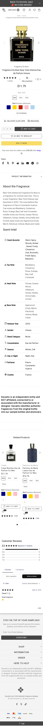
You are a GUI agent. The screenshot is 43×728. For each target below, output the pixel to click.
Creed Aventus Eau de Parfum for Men (10, 469)
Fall (33, 349)
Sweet (29, 246)
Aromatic (34, 252)
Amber (35, 243)
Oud (27, 252)
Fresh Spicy (30, 255)
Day (32, 356)
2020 (27, 323)
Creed (3, 465)
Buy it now (21, 143)
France (28, 375)
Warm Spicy (30, 240)
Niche (27, 336)
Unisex (24, 15)
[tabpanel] (11, 482)
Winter (28, 349)
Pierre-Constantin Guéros (30, 365)
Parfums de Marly (30, 465)
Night (27, 356)
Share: (3, 159)
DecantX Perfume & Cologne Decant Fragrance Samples (9, 10)
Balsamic (29, 259)
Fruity (35, 246)
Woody (28, 243)
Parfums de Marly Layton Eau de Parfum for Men (30, 470)
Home (18, 15)
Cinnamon (29, 249)
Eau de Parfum (31, 343)
